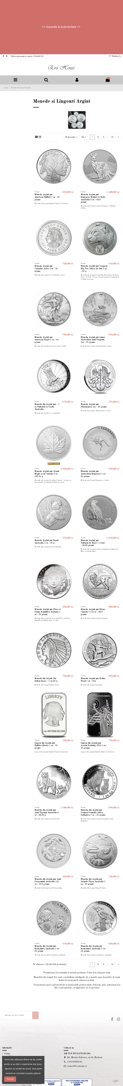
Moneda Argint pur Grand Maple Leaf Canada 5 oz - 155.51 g (46, 473)
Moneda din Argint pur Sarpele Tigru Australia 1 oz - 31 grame (93, 881)
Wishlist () (116, 56)
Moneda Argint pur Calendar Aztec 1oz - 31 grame (46, 268)
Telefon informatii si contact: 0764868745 (27, 56)
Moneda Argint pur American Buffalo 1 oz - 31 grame (47, 197)
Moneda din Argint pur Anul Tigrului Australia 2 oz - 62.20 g (46, 812)
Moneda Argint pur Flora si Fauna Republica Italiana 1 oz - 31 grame (47, 611)
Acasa (7, 1053)
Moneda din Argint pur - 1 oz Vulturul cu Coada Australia (46, 406)
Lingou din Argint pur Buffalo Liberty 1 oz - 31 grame (46, 745)
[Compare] (72, 153)
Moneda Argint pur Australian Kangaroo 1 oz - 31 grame (94, 473)
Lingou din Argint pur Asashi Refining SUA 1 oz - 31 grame (94, 745)
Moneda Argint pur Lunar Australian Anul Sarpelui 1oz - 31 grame (93, 339)
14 (112, 137)
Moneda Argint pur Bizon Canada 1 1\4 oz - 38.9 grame (93, 611)
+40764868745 (74, 1062)
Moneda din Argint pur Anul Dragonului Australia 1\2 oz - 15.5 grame (47, 881)
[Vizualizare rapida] (72, 158)
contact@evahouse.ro (77, 1066)
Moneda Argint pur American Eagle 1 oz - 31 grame (46, 339)
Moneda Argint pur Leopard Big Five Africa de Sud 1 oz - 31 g (94, 268)
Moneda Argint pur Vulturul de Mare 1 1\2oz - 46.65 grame (93, 543)
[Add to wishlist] (72, 148)
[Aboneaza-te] (35, 1015)
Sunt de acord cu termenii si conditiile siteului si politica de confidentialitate (20, 1030)
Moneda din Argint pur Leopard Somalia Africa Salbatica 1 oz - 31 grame (93, 812)
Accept (10, 1079)
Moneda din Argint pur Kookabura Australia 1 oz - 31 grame (47, 948)
